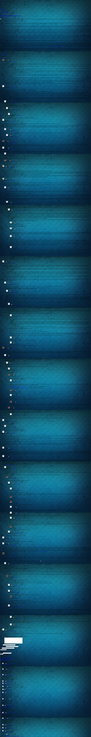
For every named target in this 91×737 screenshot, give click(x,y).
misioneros (4, 659)
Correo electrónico (3, 646)
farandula (9, 658)
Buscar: (1, 653)
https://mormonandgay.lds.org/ (43, 551)
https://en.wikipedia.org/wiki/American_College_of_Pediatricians (19, 386)
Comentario (2, 643)
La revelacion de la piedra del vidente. (7, 684)
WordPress (15, 736)
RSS (1, 13)
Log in (22, 736)
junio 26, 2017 (6, 17)
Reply (14, 61)
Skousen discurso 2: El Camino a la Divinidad (7, 664)
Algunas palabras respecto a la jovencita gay (10, 15)
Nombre (1, 644)
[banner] (45, 4)
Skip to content (2, 8)
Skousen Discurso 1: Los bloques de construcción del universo (7, 706)
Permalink (11, 61)
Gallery (3, 13)
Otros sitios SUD (4, 11)
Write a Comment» (3, 57)
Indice (3, 10)
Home (3, 9)
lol (3, 689)
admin (2, 17)
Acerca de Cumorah (5, 12)
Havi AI (4, 674)
